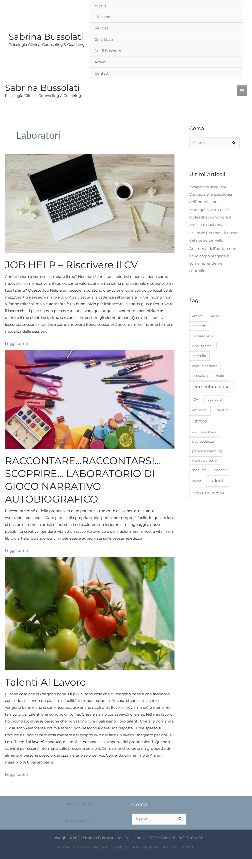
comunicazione (204, 366)
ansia (215, 316)
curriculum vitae (211, 386)
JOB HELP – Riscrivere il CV (71, 265)
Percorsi (101, 28)
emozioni (199, 410)
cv (195, 399)
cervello (199, 356)
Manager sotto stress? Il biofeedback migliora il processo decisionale (211, 217)
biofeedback (203, 336)
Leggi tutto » (16, 343)
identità (222, 410)
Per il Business (107, 50)
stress (196, 481)
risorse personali (205, 460)
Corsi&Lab (103, 39)
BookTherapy (202, 346)
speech (221, 470)
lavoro (200, 421)
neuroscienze (203, 441)
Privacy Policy (78, 804)
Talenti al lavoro (45, 682)
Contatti (102, 73)
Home (100, 5)
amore (197, 316)
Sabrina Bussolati (46, 36)
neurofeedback (204, 432)
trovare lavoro (208, 492)
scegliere (199, 470)
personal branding (207, 451)
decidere (214, 399)
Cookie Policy (78, 821)
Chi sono (102, 16)
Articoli (100, 62)
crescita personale (208, 375)
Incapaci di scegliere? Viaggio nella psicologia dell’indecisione (210, 194)
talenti (217, 480)
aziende (199, 326)
